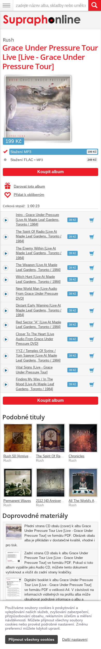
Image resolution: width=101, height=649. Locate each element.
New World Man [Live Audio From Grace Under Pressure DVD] (37, 293)
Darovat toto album (29, 186)
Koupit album (50, 172)
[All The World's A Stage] (83, 483)
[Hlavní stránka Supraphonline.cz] (42, 20)
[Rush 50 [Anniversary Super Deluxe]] (18, 438)
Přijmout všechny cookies (31, 639)
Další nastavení (75, 639)
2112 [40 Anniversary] (52, 501)
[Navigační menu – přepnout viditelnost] (6, 5)
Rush (8, 40)
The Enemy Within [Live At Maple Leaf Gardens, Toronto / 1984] (38, 253)
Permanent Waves (17, 501)
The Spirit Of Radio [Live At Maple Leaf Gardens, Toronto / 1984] (38, 236)
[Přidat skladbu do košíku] (92, 220)
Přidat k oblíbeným (29, 195)
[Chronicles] (83, 438)
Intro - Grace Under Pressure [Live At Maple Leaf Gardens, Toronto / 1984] (38, 219)
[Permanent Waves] (18, 483)
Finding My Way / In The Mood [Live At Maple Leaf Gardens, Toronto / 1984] (35, 384)
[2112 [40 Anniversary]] (50, 483)
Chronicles (76, 456)
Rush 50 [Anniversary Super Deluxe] (30, 456)
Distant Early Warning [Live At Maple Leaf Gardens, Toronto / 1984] (38, 310)
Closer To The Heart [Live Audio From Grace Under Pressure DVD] (35, 339)
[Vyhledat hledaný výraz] (94, 5)
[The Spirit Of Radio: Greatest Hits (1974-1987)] (50, 438)
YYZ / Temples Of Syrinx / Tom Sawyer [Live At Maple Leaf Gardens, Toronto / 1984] (38, 355)
